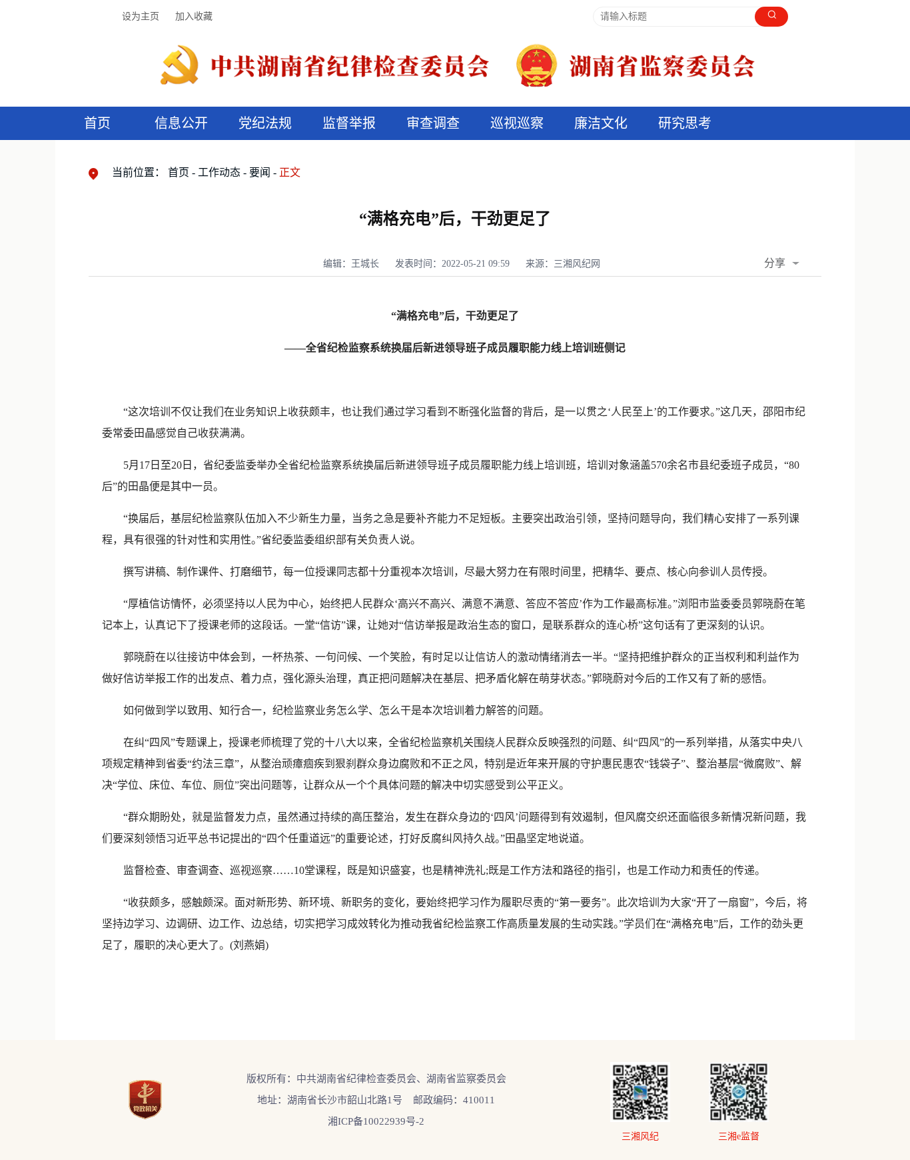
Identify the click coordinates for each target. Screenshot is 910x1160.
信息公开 (181, 123)
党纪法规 (265, 123)
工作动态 (219, 172)
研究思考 (684, 123)
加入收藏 (194, 16)
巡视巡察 (517, 123)
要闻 (259, 172)
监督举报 (349, 123)
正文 (289, 172)
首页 (97, 123)
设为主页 (140, 16)
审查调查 (433, 123)
